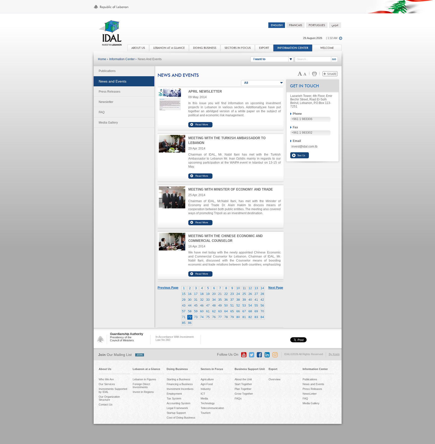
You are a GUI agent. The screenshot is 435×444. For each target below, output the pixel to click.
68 (250, 311)
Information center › (122, 59)
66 (238, 311)
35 (220, 300)
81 (244, 317)
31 (196, 300)
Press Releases (109, 91)
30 (190, 300)
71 (184, 317)
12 (250, 288)
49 (220, 305)
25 (244, 294)
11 (244, 288)
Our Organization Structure (109, 398)
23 (232, 294)
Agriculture (207, 379)
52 (238, 305)
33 (208, 300)
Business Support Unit (250, 369)
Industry (206, 388)
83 (256, 317)
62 (214, 311)
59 (196, 311)
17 (196, 294)
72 (190, 317)
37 (232, 300)
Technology (208, 403)
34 (214, 300)
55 (256, 305)
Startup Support (176, 412)
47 (208, 305)
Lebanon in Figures (144, 379)
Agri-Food (207, 384)
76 (214, 317)
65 (232, 311)
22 (226, 294)
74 (202, 317)
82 (250, 317)
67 (244, 311)
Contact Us (106, 404)
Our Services (107, 384)
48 (214, 305)
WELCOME (327, 48)
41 (256, 300)
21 (220, 294)
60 (202, 311)
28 (262, 294)
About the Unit (243, 379)
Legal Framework (177, 408)
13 (256, 288)
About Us (105, 369)
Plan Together (243, 388)
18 (202, 294)
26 (250, 294)
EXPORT (264, 48)
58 (190, 311)
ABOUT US (138, 48)
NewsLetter (310, 393)
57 (184, 311)
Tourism (205, 412)
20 (214, 294)
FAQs (238, 398)
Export (273, 369)
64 (226, 311)
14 (262, 288)
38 (238, 300)
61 (208, 311)
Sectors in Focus (212, 369)
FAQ (101, 112)
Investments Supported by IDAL (113, 390)
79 (232, 317)
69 (256, 311)
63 (220, 311)
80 (238, 317)
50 (226, 305)
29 (184, 300)
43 (184, 305)
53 (244, 305)
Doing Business (177, 369)
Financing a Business (180, 384)
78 (226, 317)
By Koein (334, 354)
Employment (174, 393)
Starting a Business (178, 379)
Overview (274, 379)
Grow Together (244, 393)
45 (196, 305)
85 (184, 323)
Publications (107, 71)
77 (220, 317)
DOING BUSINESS (204, 48)
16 (190, 294)
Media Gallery (108, 122)
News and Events (150, 59)
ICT (203, 393)
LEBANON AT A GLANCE (169, 48)
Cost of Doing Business (181, 417)
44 (190, 305)
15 (184, 294)
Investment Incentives (180, 388)
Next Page (275, 287)
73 (196, 317)
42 (262, 300)
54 (250, 305)
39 (244, 300)
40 (250, 300)
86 (190, 323)
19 (208, 294)
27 (256, 294)
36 (226, 300)
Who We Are (106, 379)
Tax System (174, 398)
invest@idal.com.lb (304, 146)
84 (262, 317)
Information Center (292, 48)
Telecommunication (212, 408)
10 (238, 288)
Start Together (243, 384)
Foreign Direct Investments (141, 386)
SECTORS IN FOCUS (238, 48)
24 (238, 294)
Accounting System (178, 403)
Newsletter (106, 102)
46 (202, 305)
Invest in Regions (143, 391)
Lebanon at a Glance (146, 369)
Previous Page (168, 287)
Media (204, 398)
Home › (103, 59)
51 (232, 305)
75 (208, 317)
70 (262, 311)
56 (262, 305)
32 (202, 300)
